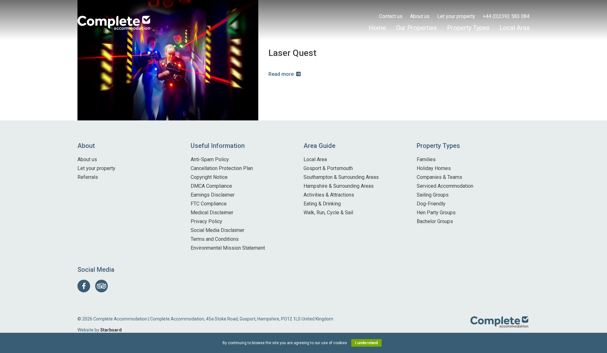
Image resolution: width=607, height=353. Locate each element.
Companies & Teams (439, 177)
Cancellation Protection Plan (222, 168)
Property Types (468, 28)
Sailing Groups (433, 195)
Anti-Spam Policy (210, 159)
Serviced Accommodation (445, 186)
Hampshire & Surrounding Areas (339, 186)
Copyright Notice (209, 177)
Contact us (390, 16)
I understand (366, 343)
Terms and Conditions (215, 239)
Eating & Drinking (322, 204)
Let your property (456, 16)
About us (420, 16)
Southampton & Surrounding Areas (341, 177)
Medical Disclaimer (212, 213)
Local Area (515, 28)
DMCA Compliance (211, 186)
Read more (281, 74)
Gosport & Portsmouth (328, 168)
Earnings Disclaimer (213, 195)
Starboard (111, 329)
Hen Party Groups (436, 213)
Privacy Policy (206, 221)
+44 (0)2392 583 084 (506, 16)
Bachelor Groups (435, 221)
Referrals (87, 177)
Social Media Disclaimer (217, 230)
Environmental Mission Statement (228, 248)
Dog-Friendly (431, 204)
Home (377, 28)
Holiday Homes (434, 168)
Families (426, 159)
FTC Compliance (209, 204)
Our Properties (416, 28)
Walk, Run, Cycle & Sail (328, 213)
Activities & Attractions (329, 195)
